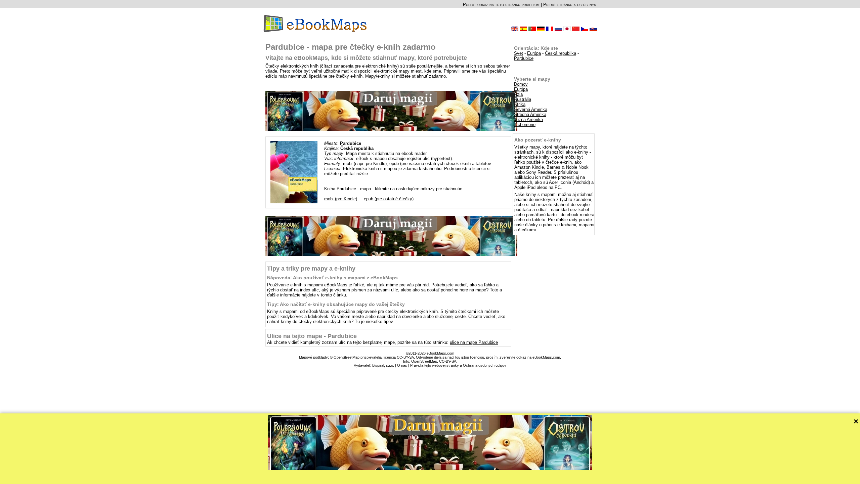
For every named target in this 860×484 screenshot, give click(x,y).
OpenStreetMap (424, 361)
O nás (402, 365)
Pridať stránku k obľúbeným (570, 4)
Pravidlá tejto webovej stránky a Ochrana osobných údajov (458, 365)
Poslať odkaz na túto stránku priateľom (501, 4)
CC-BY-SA (447, 361)
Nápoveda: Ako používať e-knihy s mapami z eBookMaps (332, 277)
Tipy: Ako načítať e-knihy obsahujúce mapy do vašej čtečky (336, 304)
